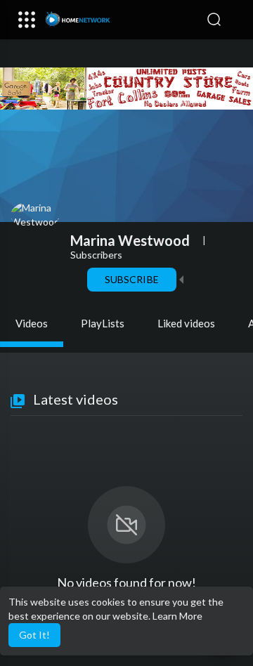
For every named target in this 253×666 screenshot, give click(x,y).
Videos (31, 323)
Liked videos (186, 323)
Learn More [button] (177, 616)
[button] (235, 20)
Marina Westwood (130, 240)
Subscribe (131, 279)
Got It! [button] (34, 635)
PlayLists (102, 323)
